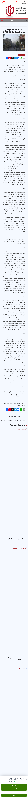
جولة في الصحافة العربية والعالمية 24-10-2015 (14, 420)
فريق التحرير (16, 52)
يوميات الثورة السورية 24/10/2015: (14, 539)
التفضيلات (14, 792)
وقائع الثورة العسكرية (21, 54)
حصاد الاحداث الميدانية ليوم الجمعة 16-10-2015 (14, 658)
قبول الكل (14, 785)
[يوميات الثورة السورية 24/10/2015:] (14, 429)
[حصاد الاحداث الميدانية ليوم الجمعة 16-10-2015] (14, 548)
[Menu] (2, 20)
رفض (14, 795)
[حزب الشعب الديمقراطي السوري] (12, 20)
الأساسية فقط (14, 788)
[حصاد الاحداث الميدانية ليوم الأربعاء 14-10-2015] (14, 669)
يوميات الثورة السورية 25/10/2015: (16, 417)
